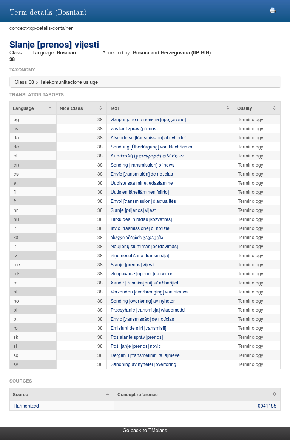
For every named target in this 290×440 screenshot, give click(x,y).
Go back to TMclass (145, 430)
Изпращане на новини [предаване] (148, 119)
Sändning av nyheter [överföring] (144, 364)
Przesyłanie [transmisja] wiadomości (148, 309)
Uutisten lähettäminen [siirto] (140, 191)
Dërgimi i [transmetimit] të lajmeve (145, 355)
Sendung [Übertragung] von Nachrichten (152, 146)
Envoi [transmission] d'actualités (143, 201)
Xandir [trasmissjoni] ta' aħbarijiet (144, 282)
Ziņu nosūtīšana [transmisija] (140, 255)
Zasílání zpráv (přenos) (134, 128)
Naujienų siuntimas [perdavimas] (144, 246)
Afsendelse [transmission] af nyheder (148, 137)
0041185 (267, 405)
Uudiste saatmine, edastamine (142, 182)
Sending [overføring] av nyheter (143, 300)
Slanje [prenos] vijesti (132, 264)
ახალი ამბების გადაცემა (137, 237)
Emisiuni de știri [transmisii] (138, 327)
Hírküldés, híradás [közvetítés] (141, 219)
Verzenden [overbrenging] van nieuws (149, 291)
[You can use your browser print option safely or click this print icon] (273, 9)
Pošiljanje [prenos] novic (136, 346)
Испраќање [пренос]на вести (142, 273)
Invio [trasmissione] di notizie (140, 228)
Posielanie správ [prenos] (137, 336)
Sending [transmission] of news (142, 164)
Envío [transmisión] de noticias (142, 173)
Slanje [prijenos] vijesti (134, 210)
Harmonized (26, 405)
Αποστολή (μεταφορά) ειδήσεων (147, 155)
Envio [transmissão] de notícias (142, 318)
